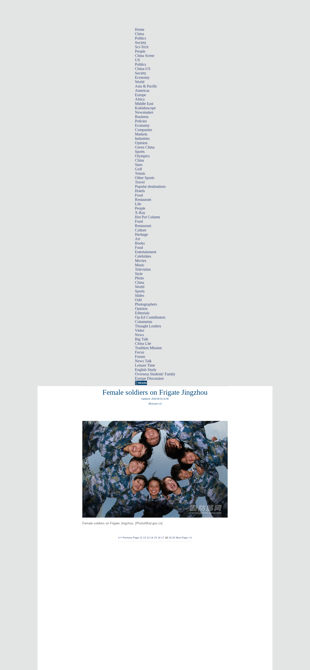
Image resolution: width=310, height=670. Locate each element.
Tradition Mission (148, 348)
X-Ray (140, 213)
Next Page (182, 537)
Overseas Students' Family (155, 374)
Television (143, 269)
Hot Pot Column (147, 217)
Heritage (141, 234)
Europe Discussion (149, 378)
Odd (138, 300)
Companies (143, 130)
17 (162, 537)
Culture (140, 230)
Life (138, 204)
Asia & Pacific (146, 86)
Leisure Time (145, 365)
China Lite (143, 343)
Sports (140, 152)
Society (140, 42)
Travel (140, 182)
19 (170, 537)
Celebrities (143, 256)
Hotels (140, 191)
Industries (142, 138)
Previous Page (131, 537)
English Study (145, 370)
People (140, 51)
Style (139, 274)
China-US (142, 69)
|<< (120, 537)
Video (139, 330)
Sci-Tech (141, 47)
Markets (141, 134)
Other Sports (144, 178)
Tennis (140, 173)
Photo (139, 278)
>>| (190, 537)
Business (141, 117)
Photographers (146, 304)
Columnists (143, 322)
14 (151, 537)
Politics (140, 38)
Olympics (142, 156)
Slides (139, 295)
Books (140, 243)
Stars (138, 165)
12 (144, 537)
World (139, 82)
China (139, 34)
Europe (140, 95)
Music (139, 265)
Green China (145, 147)
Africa (140, 99)
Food (139, 195)
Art (137, 239)
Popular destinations (150, 186)
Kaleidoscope (145, 108)
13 (148, 537)
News (139, 335)
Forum (140, 357)
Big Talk (141, 339)
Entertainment (145, 252)
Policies (141, 121)
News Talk (143, 361)
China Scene (144, 56)
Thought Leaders (148, 326)
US (137, 60)
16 (159, 537)
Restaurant (143, 199)
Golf (138, 169)
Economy (142, 77)
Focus (139, 352)
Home (139, 29)
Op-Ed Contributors (150, 317)
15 (155, 537)
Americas (142, 90)
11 (141, 537)
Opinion (141, 143)
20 (173, 537)
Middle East (144, 104)
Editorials (142, 313)
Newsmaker (144, 112)
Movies (140, 261)
